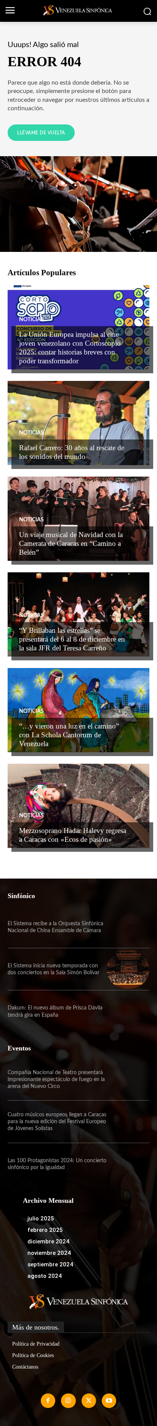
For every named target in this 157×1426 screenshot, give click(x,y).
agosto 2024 (44, 1275)
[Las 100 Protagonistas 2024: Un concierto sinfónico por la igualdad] (128, 1164)
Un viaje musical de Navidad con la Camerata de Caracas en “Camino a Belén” (71, 543)
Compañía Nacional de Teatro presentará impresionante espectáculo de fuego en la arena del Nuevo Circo (56, 1079)
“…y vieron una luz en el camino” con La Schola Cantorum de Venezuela (69, 735)
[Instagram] (68, 1400)
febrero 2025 (45, 1230)
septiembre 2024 (50, 1264)
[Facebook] (48, 1400)
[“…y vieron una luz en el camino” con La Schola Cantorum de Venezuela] (78, 710)
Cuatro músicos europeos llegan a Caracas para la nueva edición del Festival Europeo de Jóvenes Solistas (57, 1121)
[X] (89, 1400)
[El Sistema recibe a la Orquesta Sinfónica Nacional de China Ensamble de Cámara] (128, 927)
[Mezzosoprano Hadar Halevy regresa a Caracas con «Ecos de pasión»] (78, 806)
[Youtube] (109, 1400)
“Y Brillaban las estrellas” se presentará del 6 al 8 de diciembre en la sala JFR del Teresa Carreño (72, 639)
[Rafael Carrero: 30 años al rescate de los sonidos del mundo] (78, 423)
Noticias (31, 319)
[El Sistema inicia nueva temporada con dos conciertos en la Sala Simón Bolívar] (128, 969)
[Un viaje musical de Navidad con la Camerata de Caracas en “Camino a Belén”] (78, 519)
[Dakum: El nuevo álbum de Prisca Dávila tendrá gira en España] (128, 1011)
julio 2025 (40, 1218)
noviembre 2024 (49, 1253)
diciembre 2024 (48, 1241)
